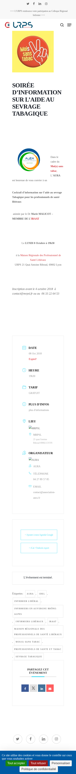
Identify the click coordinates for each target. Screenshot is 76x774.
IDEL (42, 594)
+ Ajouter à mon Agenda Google (39, 535)
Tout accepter (16, 763)
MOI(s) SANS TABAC (28, 642)
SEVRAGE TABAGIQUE (29, 656)
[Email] (50, 688)
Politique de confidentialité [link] (38, 769)
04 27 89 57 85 (41, 479)
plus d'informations (39, 410)
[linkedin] (39, 3)
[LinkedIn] (41, 688)
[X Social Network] (33, 688)
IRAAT (35, 218)
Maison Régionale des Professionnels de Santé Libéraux (38, 631)
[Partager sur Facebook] (25, 688)
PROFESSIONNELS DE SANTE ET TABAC (37, 649)
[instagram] (46, 3)
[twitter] (28, 3)
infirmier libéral (26, 601)
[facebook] (34, 3)
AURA (30, 594)
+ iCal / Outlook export (39, 548)
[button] (69, 25)
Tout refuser (38, 763)
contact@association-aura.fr (44, 495)
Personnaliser (61, 763)
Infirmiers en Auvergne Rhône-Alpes (35, 611)
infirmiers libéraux (30, 621)
